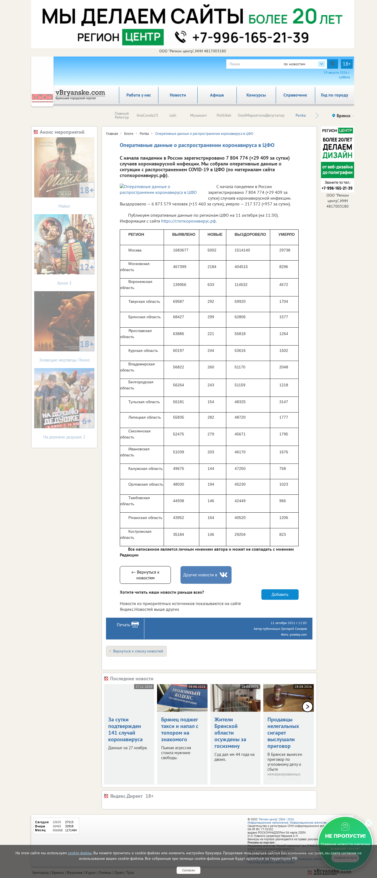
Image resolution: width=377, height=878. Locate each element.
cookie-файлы (80, 852)
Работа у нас (138, 95)
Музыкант (198, 115)
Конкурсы (256, 95)
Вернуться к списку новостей (138, 651)
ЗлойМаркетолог (252, 115)
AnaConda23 (147, 115)
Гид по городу (334, 95)
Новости (178, 95)
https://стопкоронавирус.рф (188, 221)
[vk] (224, 575)
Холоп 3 (75, 273)
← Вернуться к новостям (145, 574)
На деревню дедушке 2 (67, 427)
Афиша (217, 95)
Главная (112, 133)
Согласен (188, 870)
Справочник (295, 95)
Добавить (280, 594)
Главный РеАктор (122, 115)
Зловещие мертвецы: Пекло (66, 350)
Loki (172, 115)
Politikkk (224, 115)
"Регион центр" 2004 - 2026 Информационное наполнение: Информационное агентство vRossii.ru (294, 821)
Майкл (76, 196)
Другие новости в (200, 574)
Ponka (301, 115)
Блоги (128, 133)
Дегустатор (275, 115)
